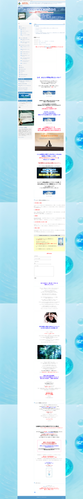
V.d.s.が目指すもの (24, 63)
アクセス (43, 3)
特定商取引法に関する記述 (48, 3)
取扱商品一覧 (22, 67)
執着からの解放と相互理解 (23, 83)
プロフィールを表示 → (21, 137)
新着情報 (37, 26)
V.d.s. (21, 26)
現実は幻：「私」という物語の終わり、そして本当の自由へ (25, 81)
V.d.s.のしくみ (24, 29)
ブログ (21, 65)
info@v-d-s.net (48, 46)
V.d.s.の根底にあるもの (25, 53)
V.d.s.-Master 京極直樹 (23, 127)
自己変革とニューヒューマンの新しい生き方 (25, 86)
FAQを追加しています (38, 29)
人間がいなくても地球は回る (23, 89)
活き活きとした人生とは (25, 31)
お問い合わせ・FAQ (33, 3)
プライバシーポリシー (54, 3)
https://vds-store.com (49, 466)
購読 (19, 107)
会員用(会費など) (39, 3)
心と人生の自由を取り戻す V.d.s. (23, 3)
